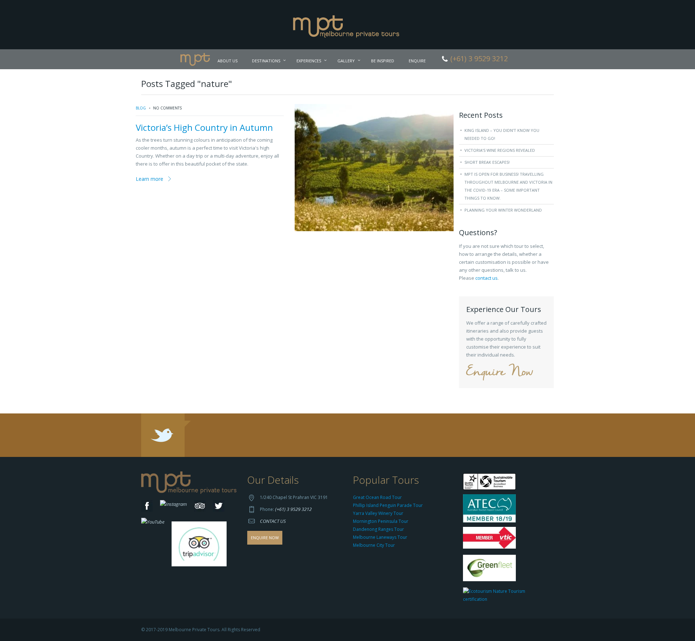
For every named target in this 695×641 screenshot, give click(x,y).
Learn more (149, 178)
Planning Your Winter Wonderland (503, 210)
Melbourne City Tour (374, 545)
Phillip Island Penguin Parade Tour (388, 505)
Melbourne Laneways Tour (380, 537)
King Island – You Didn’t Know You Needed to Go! (501, 134)
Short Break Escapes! (487, 162)
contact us (486, 278)
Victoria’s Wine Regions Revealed (499, 150)
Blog (141, 108)
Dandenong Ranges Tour (378, 529)
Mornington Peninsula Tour (380, 521)
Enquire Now (499, 372)
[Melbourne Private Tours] (347, 24)
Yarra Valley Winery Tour (378, 513)
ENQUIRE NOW (265, 537)
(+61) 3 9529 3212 (293, 509)
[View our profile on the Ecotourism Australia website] (506, 596)
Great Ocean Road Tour (377, 497)
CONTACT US (273, 521)
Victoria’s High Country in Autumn (204, 127)
